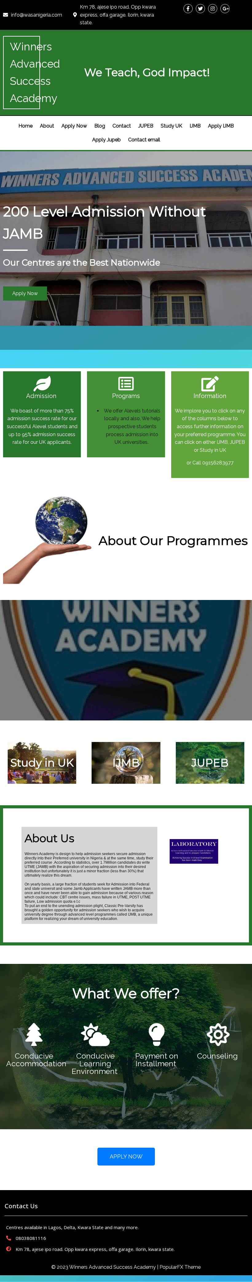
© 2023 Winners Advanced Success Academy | (105, 1267)
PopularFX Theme (180, 1267)
